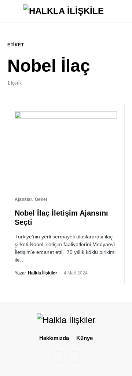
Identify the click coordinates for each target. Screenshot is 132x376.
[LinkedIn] (74, 357)
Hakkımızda (54, 338)
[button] (9, 11)
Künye (84, 338)
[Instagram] (58, 357)
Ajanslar (23, 199)
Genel (41, 199)
